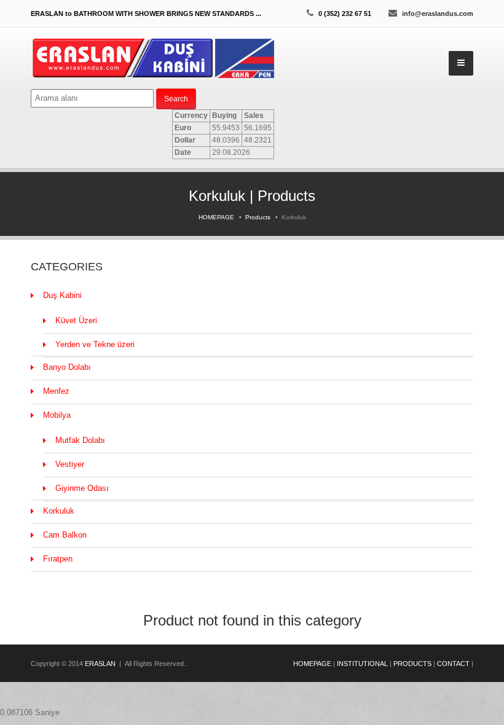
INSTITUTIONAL (362, 663)
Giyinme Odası (82, 488)
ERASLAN (100, 663)
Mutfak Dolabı (80, 440)
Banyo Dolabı (67, 367)
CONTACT (453, 663)
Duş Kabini (62, 295)
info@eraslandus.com (437, 13)
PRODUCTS (412, 663)
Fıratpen (58, 558)
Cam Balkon (65, 534)
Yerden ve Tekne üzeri (95, 344)
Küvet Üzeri (76, 320)
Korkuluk (58, 510)
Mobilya (57, 415)
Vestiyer (69, 464)
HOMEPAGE (216, 217)
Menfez (56, 391)
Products (257, 217)
